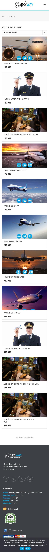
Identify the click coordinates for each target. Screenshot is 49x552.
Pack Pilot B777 (12, 313)
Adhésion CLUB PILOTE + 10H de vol (20, 420)
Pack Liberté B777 (13, 241)
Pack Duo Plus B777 (14, 277)
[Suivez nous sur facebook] (6, 479)
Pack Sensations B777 (15, 170)
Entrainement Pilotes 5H (17, 348)
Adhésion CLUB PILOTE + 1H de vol (21, 134)
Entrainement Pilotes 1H (17, 99)
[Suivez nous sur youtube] (30, 479)
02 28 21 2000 (8, 469)
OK (22, 548)
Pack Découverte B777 (15, 63)
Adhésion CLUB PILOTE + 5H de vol (21, 384)
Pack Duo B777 (11, 206)
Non (27, 548)
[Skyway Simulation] (24, 5)
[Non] (46, 545)
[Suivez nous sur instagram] (13, 479)
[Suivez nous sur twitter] (22, 479)
